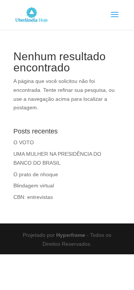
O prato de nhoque (35, 174)
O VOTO (23, 142)
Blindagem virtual (33, 185)
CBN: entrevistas (33, 197)
